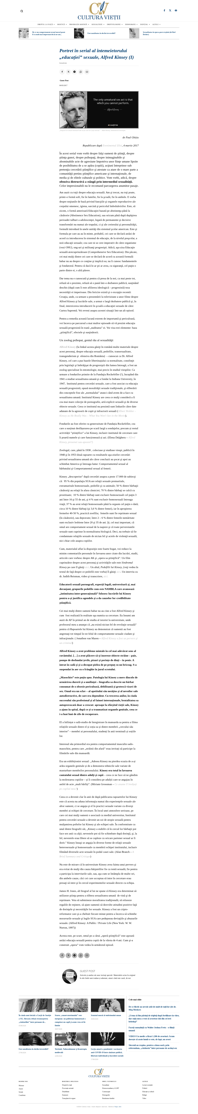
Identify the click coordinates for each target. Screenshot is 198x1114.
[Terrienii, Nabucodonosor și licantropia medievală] (71, 1039)
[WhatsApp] (80, 72)
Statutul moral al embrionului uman (106, 1015)
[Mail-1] (175, 10)
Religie (144, 1095)
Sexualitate (63, 63)
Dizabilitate (65, 1092)
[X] (68, 72)
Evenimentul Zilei (112, 145)
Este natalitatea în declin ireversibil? (102, 33)
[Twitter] (170, 10)
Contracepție (106, 1092)
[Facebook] (164, 10)
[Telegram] (74, 72)
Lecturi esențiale (147, 1085)
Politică (144, 1088)
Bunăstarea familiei (108, 1098)
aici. (106, 576)
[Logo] (99, 10)
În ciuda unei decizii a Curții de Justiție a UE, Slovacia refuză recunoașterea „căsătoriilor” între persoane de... (35, 1018)
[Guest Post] (69, 976)
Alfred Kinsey (67, 346)
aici (87, 567)
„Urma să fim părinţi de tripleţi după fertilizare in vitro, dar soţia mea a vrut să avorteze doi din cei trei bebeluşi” (154, 1018)
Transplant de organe (68, 1098)
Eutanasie (65, 1095)
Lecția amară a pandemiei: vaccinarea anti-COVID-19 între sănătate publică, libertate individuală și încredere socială (107, 1052)
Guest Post (64, 81)
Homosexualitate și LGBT (110, 1088)
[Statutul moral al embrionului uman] (107, 1005)
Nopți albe (117, 1106)
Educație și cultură (148, 1092)
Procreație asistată (67, 1088)
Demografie (106, 1095)
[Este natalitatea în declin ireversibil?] (79, 33)
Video (144, 1098)
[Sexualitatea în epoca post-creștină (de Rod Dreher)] (134, 33)
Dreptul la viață (67, 1085)
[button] (22, 11)
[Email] (87, 72)
